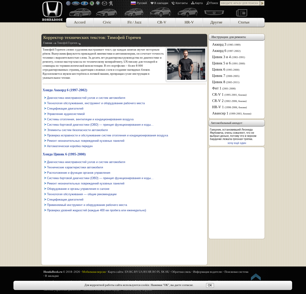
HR (150, 271)
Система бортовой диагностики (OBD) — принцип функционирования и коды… (100, 124)
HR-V (189, 22)
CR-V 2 (229, 101)
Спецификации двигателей (65, 108)
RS (145, 271)
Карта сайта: (116, 271)
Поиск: (214, 3)
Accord (80, 22)
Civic (107, 22)
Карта (199, 3)
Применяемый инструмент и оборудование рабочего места (87, 205)
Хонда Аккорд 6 (65, 90)
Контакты (182, 3)
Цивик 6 (225, 69)
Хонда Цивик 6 (64, 154)
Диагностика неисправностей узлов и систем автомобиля (86, 97)
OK (210, 285)
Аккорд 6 (226, 51)
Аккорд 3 (226, 44)
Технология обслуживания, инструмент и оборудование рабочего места (96, 103)
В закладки (161, 3)
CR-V (161, 22)
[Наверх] (256, 277)
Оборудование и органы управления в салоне (78, 188)
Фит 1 (224, 88)
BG (131, 271)
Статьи (243, 22)
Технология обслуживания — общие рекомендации (81, 194)
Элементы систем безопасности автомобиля (77, 130)
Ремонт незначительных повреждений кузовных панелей (85, 140)
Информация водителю (207, 271)
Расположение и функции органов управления (78, 172)
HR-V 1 (229, 107)
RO (154, 271)
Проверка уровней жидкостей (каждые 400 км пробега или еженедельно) (96, 210)
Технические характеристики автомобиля (75, 167)
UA (141, 271)
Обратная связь (181, 271)
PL (158, 271)
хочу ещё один (237, 143)
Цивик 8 (225, 82)
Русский (142, 3)
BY (136, 271)
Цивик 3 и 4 (228, 57)
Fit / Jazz (134, 22)
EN (127, 271)
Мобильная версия (94, 271)
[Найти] (262, 3)
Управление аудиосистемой (66, 114)
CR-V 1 (229, 94)
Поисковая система (236, 271)
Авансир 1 (231, 113)
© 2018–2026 (61, 271)
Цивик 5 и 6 (228, 63)
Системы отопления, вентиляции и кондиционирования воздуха (90, 119)
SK (163, 271)
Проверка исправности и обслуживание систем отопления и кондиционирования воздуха (107, 135)
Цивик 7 (225, 76)
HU (167, 271)
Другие (216, 22)
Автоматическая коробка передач (70, 146)
